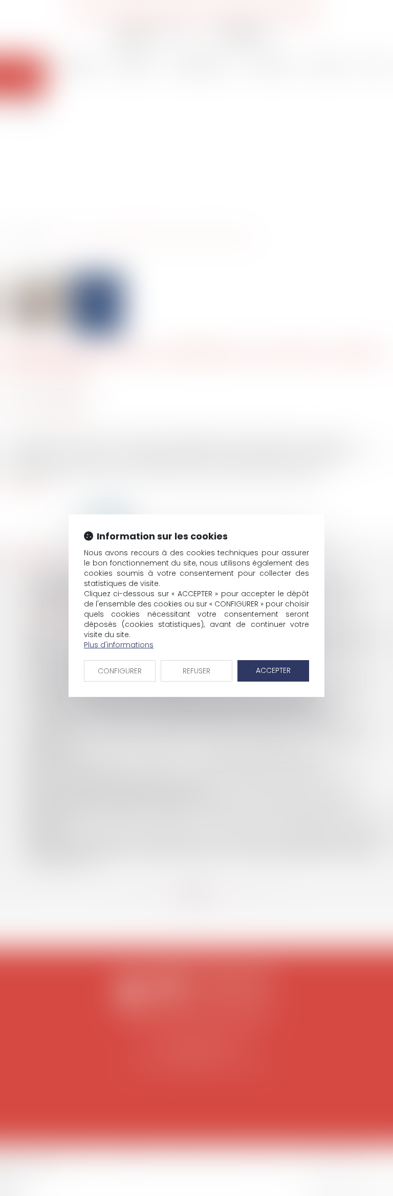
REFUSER (196, 671)
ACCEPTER (273, 670)
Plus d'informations (119, 645)
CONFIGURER (120, 671)
